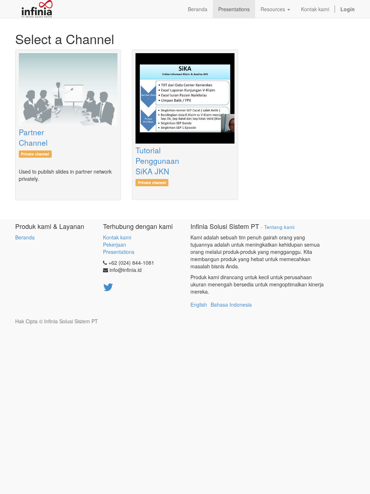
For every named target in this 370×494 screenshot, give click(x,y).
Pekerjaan (114, 244)
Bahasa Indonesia (231, 304)
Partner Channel (33, 137)
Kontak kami (117, 237)
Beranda (25, 237)
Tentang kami (279, 226)
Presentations (118, 251)
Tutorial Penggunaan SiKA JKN (157, 161)
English (198, 304)
